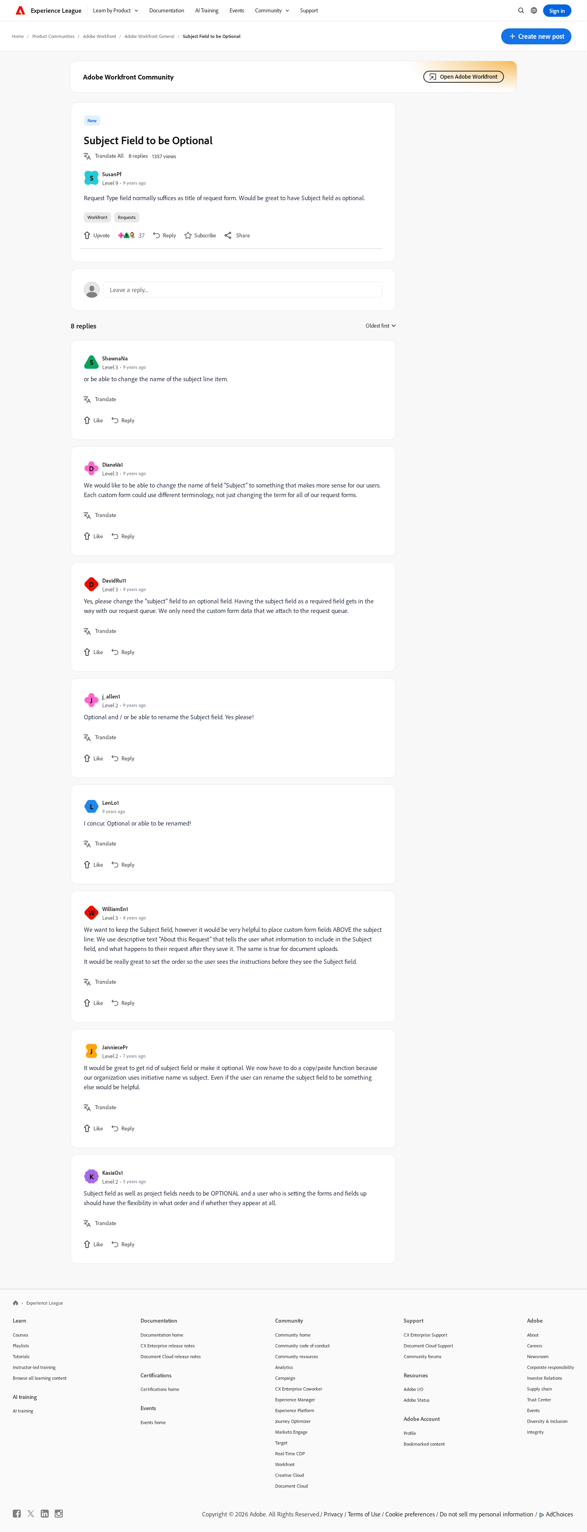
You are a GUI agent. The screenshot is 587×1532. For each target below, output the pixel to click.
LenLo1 (110, 802)
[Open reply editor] (233, 289)
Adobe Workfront (99, 36)
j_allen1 (111, 696)
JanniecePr (115, 1047)
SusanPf (111, 174)
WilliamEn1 (115, 908)
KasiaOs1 (112, 1172)
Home (18, 36)
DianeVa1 (112, 464)
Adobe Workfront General (150, 36)
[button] (536, 36)
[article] (231, 390)
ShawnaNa (115, 358)
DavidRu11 (114, 580)
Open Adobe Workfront (469, 76)
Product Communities (53, 36)
